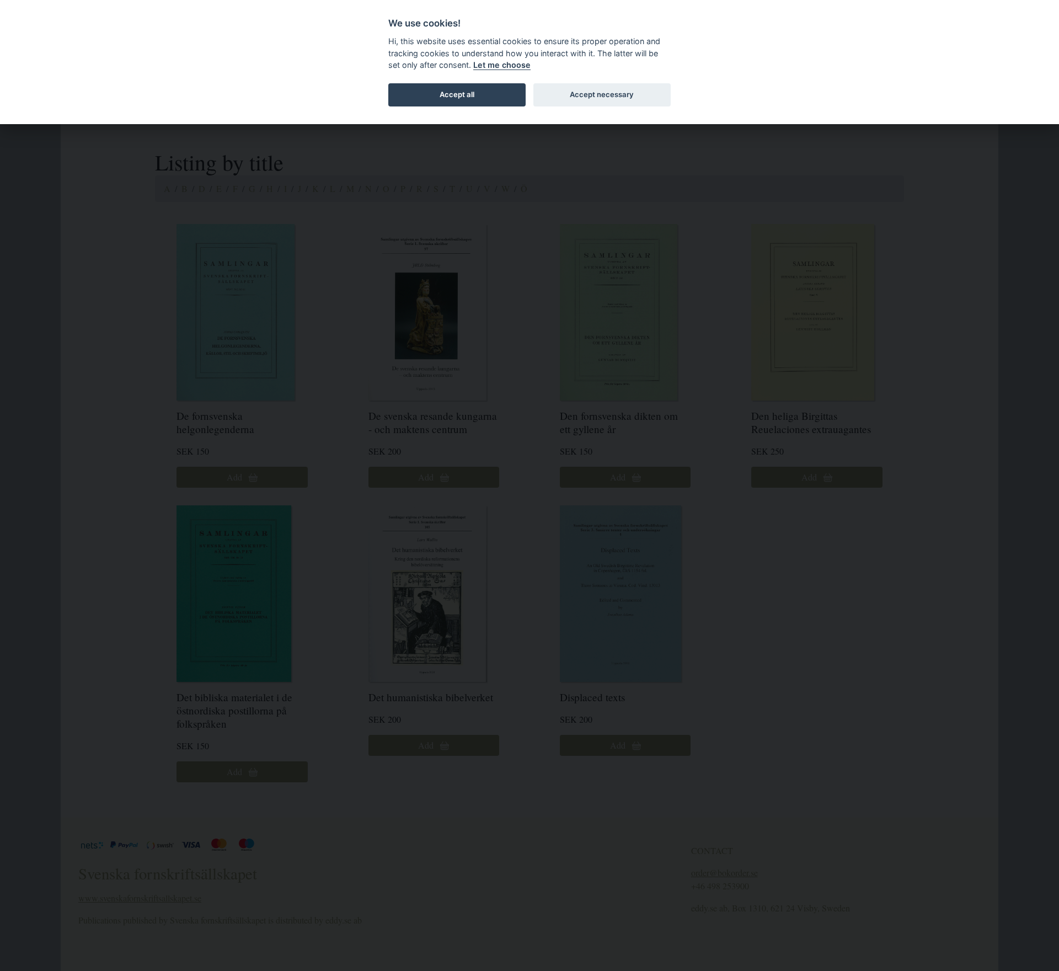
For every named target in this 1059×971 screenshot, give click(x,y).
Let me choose (502, 65)
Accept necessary (602, 94)
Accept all (457, 94)
